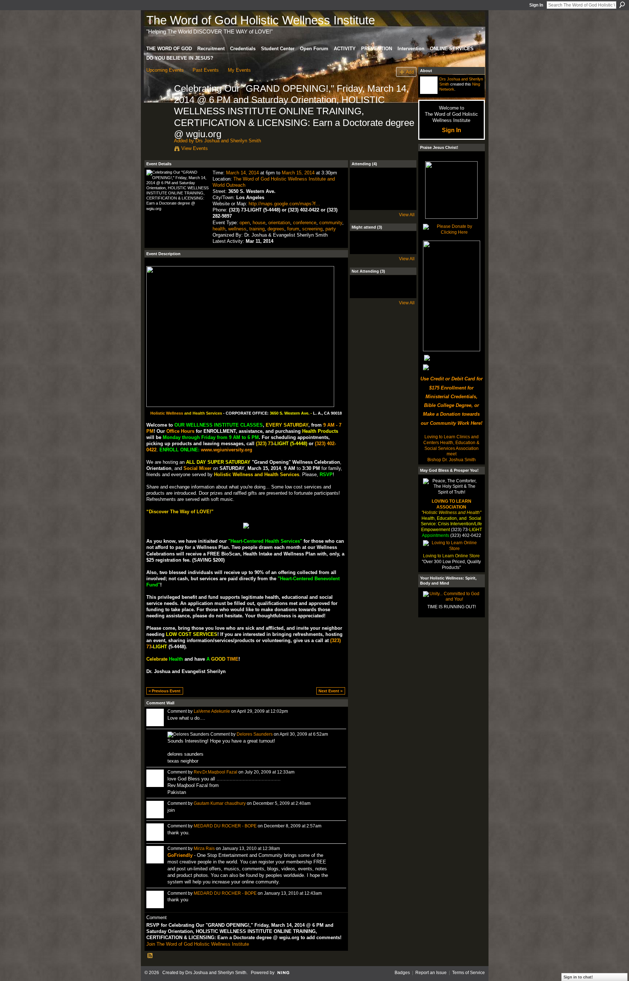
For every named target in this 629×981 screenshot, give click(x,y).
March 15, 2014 (298, 172)
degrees (276, 229)
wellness (237, 229)
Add (410, 72)
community (330, 222)
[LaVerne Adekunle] (383, 293)
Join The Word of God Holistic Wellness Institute (197, 944)
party (330, 229)
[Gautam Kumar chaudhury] (402, 293)
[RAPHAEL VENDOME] (363, 293)
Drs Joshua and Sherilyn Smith (228, 140)
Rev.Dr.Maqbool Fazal (215, 772)
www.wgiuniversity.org (226, 449)
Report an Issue (431, 972)
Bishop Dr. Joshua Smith (451, 459)
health (219, 229)
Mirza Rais (204, 848)
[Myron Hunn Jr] (383, 249)
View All (407, 214)
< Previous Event (165, 691)
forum (293, 229)
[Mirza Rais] (363, 249)
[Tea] (402, 185)
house (259, 222)
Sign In (536, 5)
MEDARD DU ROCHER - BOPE (225, 825)
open (245, 222)
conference (304, 222)
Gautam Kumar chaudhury (220, 803)
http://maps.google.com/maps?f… (284, 203)
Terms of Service (468, 972)
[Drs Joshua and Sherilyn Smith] (158, 104)
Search (622, 4)
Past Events (206, 70)
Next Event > (331, 691)
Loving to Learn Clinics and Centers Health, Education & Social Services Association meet (451, 445)
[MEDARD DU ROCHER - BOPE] (383, 185)
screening (312, 229)
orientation (279, 222)
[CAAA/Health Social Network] (402, 249)
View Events (194, 148)
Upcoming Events (165, 70)
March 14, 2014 (242, 172)
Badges (402, 972)
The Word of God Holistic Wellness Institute (260, 20)
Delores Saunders (255, 734)
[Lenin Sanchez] (363, 185)
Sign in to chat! (578, 977)
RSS (150, 956)
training (257, 229)
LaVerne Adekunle (212, 711)
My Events (239, 70)
